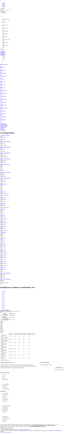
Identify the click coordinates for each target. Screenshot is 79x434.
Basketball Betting (5, 408)
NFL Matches (2, 53)
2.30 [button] (29, 357)
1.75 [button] (19, 351)
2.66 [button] (1, 231)
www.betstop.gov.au (58, 430)
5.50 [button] (15, 351)
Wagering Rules (5, 385)
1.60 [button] (29, 348)
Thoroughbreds (3, 127)
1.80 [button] (19, 345)
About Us (4, 374)
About (4, 6)
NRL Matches (2, 52)
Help (3, 4)
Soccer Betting (5, 419)
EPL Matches (2, 54)
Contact (4, 5)
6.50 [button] (1, 272)
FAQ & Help (5, 387)
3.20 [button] (23, 348)
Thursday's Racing (3, 126)
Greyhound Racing (5, 393)
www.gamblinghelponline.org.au (38, 425)
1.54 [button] (1, 225)
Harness (1, 128)
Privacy (4, 377)
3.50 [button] (1, 188)
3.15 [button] (1, 163)
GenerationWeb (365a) (7, 432)
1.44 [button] (1, 229)
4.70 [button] (1, 202)
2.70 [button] (1, 138)
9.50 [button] (23, 336)
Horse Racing (5, 396)
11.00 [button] (15, 336)
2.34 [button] (1, 223)
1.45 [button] (19, 348)
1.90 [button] (1, 260)
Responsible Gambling (6, 388)
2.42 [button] (1, 243)
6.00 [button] (15, 345)
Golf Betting (4, 411)
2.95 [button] (1, 169)
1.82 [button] (1, 194)
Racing (4, 2)
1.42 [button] (1, 144)
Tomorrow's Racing (3, 124)
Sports (4, 3)
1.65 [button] (1, 155)
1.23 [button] (1, 264)
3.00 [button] (1, 167)
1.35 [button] (1, 217)
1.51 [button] (1, 186)
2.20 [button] (1, 175)
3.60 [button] (29, 342)
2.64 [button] (1, 146)
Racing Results (3, 130)
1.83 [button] (1, 258)
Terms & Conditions (6, 384)
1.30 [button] (1, 161)
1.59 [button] (1, 177)
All (3, 59)
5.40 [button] (1, 190)
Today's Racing (3, 123)
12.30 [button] (24, 342)
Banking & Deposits (6, 379)
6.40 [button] (23, 339)
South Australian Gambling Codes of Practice (37, 426)
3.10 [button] (19, 357)
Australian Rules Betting (6, 405)
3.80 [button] (1, 266)
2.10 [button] (1, 157)
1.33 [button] (1, 235)
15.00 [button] (15, 357)
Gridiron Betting (5, 416)
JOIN (3, 8)
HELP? (4, 11)
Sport (3, 57)
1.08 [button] (1, 270)
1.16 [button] (1, 200)
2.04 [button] (1, 181)
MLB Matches (2, 55)
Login (1, 8)
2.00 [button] (29, 351)
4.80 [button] (1, 208)
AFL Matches (2, 51)
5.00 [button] (15, 339)
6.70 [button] (23, 345)
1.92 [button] (1, 196)
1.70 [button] (29, 336)
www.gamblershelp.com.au (50, 425)
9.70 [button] (23, 357)
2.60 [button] (19, 336)
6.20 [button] (23, 354)
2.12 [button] (1, 171)
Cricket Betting (5, 410)
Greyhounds (2, 129)
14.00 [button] (15, 342)
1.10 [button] (1, 212)
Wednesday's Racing (3, 125)
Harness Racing (5, 394)
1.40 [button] (1, 140)
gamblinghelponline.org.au (25, 429)
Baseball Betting (5, 407)
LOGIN (1, 11)
